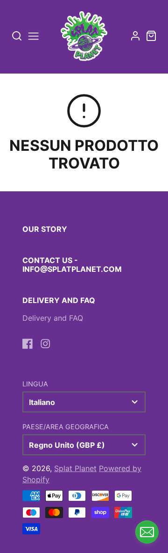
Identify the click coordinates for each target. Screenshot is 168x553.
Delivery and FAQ (52, 318)
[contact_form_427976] (147, 532)
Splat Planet (75, 468)
